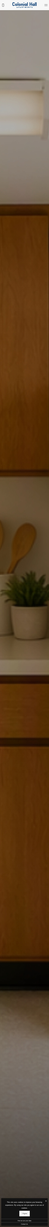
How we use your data (24, 1220)
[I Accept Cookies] (46, 1201)
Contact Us (24, 1224)
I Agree (24, 1213)
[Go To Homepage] (24, 5)
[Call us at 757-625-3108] (3, 5)
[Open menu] (46, 5)
